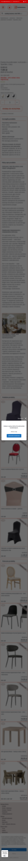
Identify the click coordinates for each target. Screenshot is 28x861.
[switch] (5, 856)
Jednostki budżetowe (14, 436)
